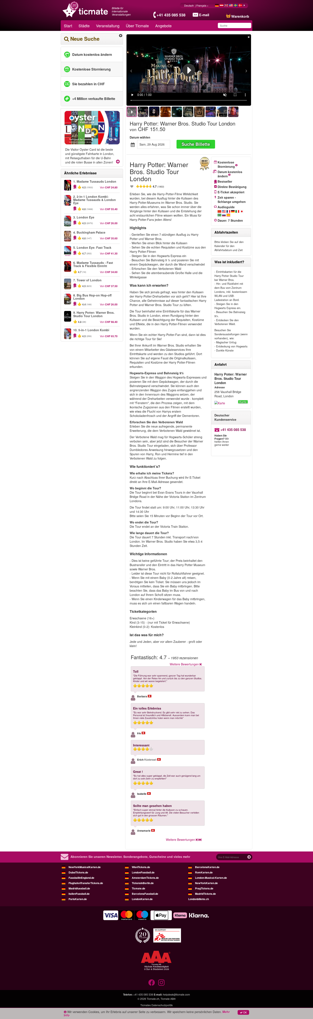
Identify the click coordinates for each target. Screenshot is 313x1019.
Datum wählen (140, 137)
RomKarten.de (204, 872)
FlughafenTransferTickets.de (86, 883)
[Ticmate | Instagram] (161, 982)
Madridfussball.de (79, 888)
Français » (202, 5)
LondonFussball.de (143, 872)
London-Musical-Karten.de (211, 878)
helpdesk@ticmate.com (176, 994)
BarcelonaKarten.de (207, 867)
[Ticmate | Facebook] (151, 982)
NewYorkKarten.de (206, 883)
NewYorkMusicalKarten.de (85, 867)
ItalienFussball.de (79, 894)
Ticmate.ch (153, 998)
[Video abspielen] (188, 70)
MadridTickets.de (205, 894)
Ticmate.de (138, 888)
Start (68, 25)
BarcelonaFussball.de (145, 894)
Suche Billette (196, 144)
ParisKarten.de (78, 899)
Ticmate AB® (168, 998)
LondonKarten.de (142, 899)
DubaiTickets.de (78, 872)
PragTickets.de (204, 888)
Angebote (163, 25)
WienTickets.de (141, 867)
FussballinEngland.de (81, 878)
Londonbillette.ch (198, 899)
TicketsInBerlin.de (143, 883)
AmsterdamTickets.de (145, 878)
